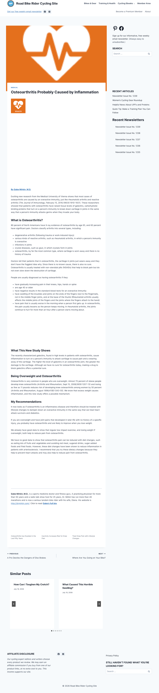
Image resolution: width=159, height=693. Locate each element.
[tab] (51, 630)
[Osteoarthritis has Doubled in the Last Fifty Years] (25, 527)
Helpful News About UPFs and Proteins (130, 105)
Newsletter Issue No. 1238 (127, 133)
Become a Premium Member (129, 11)
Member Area (144, 3)
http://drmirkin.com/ (20, 503)
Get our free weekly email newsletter (24, 11)
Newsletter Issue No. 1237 (127, 139)
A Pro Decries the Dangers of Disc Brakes (26, 556)
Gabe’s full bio (50, 503)
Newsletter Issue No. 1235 (127, 152)
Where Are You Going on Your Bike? (88, 556)
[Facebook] (45, 12)
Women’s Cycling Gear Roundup (127, 100)
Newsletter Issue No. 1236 (127, 146)
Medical (14, 87)
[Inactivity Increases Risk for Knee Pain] (56, 527)
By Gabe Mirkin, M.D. (21, 189)
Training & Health (107, 3)
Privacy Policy (112, 655)
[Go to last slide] (14, 604)
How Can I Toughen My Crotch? (31, 584)
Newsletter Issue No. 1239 (124, 96)
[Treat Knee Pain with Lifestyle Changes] (86, 527)
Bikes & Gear (90, 3)
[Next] (99, 604)
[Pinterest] (49, 12)
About (148, 11)
